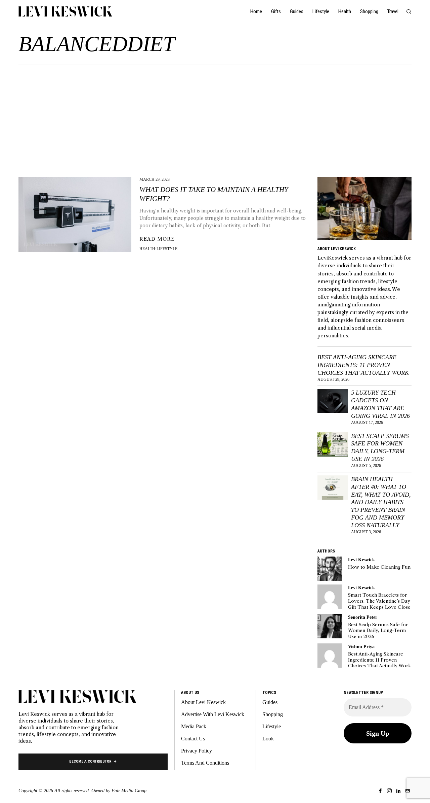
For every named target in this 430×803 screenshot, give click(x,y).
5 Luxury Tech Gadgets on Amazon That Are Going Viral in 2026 (380, 404)
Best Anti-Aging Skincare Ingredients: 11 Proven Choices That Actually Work (363, 365)
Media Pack (193, 726)
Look (268, 738)
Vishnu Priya (361, 646)
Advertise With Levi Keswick (212, 714)
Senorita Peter (362, 617)
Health (147, 248)
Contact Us (193, 738)
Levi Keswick (361, 559)
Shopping (272, 714)
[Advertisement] (215, 115)
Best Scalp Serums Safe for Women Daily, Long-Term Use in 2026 (380, 448)
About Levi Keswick (203, 702)
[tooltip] (329, 569)
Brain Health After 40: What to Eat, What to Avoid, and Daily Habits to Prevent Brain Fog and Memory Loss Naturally (381, 502)
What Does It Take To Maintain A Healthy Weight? (213, 194)
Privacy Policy (196, 751)
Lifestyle (167, 248)
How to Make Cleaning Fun (379, 567)
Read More (157, 239)
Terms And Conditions (205, 763)
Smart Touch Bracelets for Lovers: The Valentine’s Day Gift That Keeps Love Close (379, 601)
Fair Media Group (129, 790)
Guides (269, 702)
